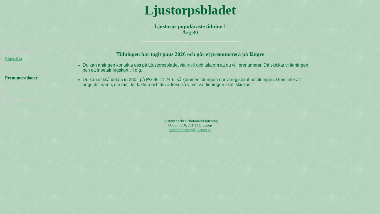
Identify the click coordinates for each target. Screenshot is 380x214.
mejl (191, 65)
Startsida (13, 58)
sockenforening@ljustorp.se (190, 130)
